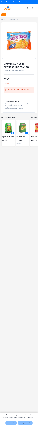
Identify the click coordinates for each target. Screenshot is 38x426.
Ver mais (34, 117)
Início (2, 20)
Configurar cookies (25, 423)
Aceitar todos (11, 423)
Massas (7, 20)
